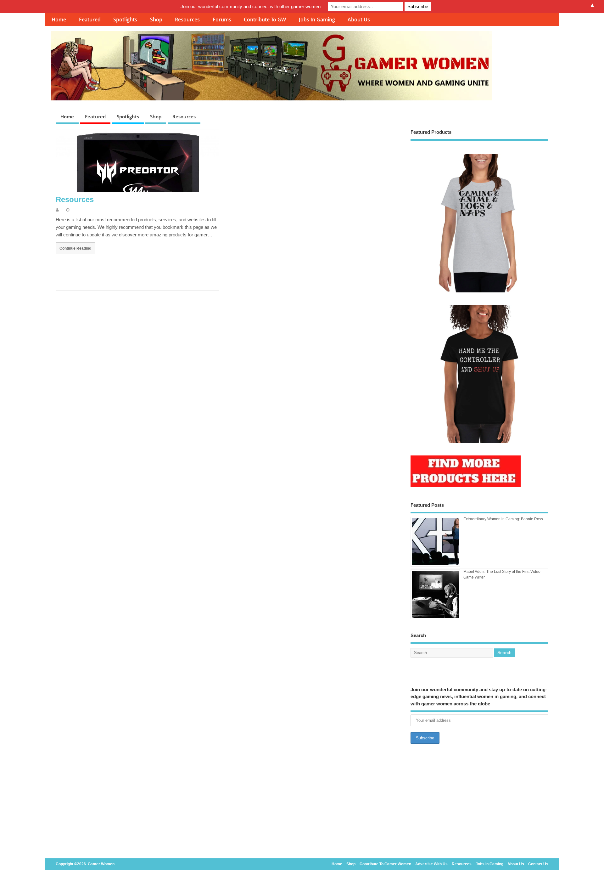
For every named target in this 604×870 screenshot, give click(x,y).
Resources (187, 19)
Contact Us (538, 864)
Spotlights (125, 19)
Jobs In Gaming (317, 19)
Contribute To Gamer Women (385, 864)
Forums (222, 19)
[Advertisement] (480, 803)
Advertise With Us (431, 864)
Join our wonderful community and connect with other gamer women (251, 6)
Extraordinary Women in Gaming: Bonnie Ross (503, 519)
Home (59, 19)
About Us (359, 19)
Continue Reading (75, 248)
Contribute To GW (265, 19)
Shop (156, 19)
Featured (90, 19)
